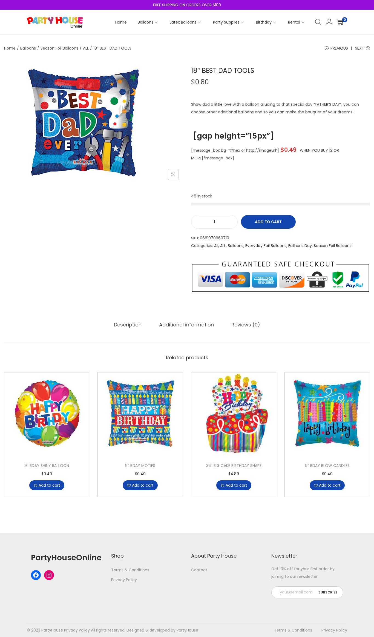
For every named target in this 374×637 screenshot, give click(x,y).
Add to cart (268, 222)
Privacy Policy (124, 580)
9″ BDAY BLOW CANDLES (327, 465)
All (216, 245)
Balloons (28, 48)
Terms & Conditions (130, 570)
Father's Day (300, 245)
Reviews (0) (245, 324)
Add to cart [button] (49, 485)
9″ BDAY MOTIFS (140, 465)
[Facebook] (36, 575)
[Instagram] (49, 575)
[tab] (128, 325)
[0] (339, 22)
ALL (86, 48)
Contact (199, 570)
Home (10, 48)
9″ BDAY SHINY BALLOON (46, 465)
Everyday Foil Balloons (265, 245)
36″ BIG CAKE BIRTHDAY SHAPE (233, 465)
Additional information (186, 324)
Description (128, 324)
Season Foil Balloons (59, 48)
